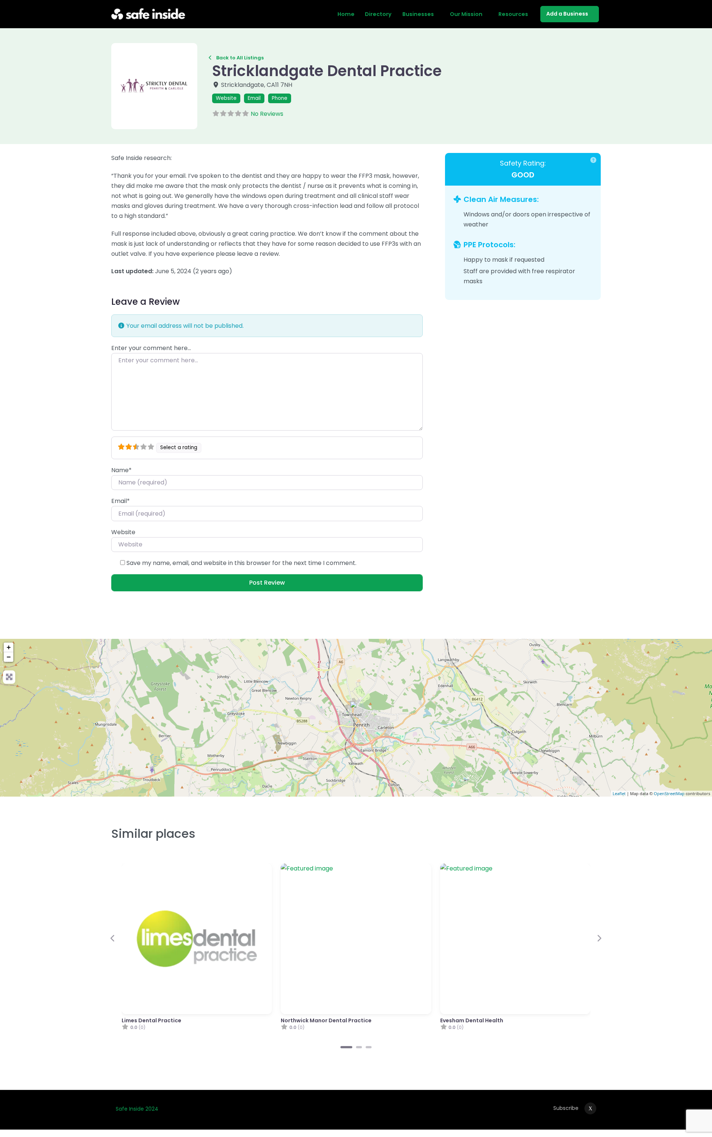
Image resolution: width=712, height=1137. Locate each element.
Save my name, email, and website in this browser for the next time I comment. (241, 563)
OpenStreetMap (669, 793)
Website (226, 98)
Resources (513, 14)
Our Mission (466, 14)
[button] (117, 86)
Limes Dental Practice (151, 1020)
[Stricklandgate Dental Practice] (356, 709)
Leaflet (619, 793)
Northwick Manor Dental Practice (326, 1020)
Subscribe (565, 1108)
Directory (378, 14)
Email (254, 98)
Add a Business (567, 13)
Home (346, 14)
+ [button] (9, 647)
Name (121, 470)
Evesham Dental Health (471, 1020)
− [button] (9, 657)
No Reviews (267, 114)
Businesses (418, 14)
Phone (279, 98)
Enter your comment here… (151, 348)
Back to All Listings (240, 57)
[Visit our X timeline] (590, 1108)
